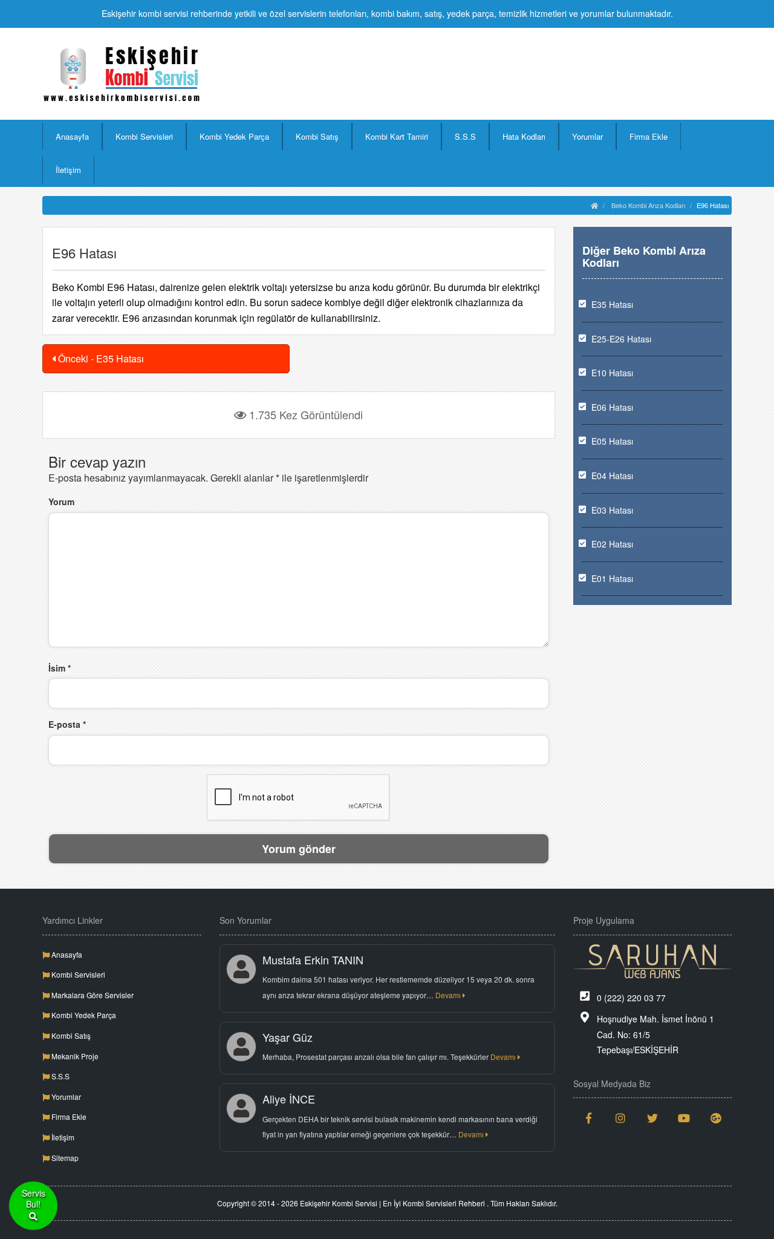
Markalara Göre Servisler (92, 995)
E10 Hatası (612, 373)
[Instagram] (621, 1118)
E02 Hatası (612, 544)
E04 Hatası (612, 475)
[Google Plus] (716, 1118)
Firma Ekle (648, 136)
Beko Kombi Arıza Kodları (648, 205)
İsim (59, 668)
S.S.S (465, 136)
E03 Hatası (612, 510)
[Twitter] (653, 1118)
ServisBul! (33, 1199)
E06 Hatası (612, 407)
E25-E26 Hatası (621, 339)
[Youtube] (684, 1118)
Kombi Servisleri (144, 136)
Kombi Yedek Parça (234, 136)
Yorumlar (587, 136)
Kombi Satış (317, 136)
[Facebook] (589, 1118)
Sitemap (64, 1157)
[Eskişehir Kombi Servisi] (121, 74)
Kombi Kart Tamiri (396, 136)
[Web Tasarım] (652, 961)
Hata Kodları (523, 136)
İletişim (68, 169)
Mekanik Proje (74, 1056)
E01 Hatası (612, 578)
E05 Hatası (612, 441)
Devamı (449, 995)
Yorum (61, 501)
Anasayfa (72, 136)
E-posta (67, 724)
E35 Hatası (612, 304)
